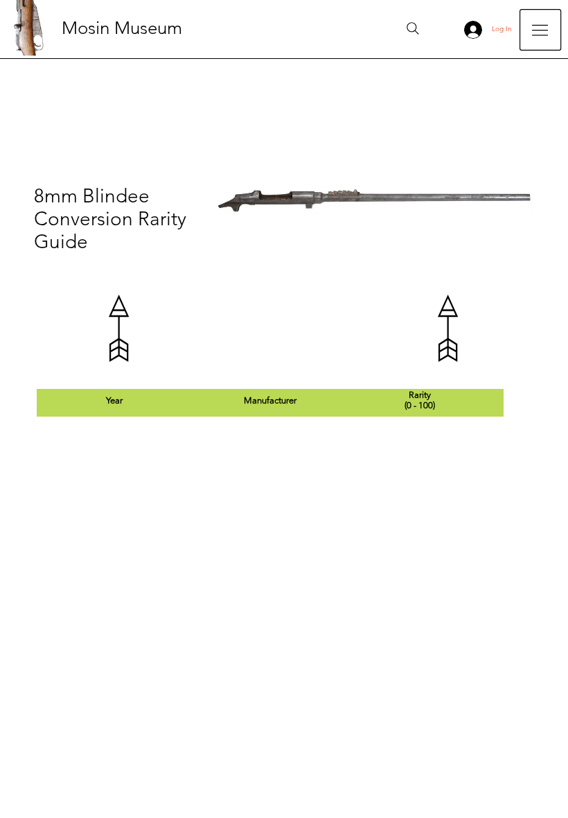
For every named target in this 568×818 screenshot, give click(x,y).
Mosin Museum (122, 28)
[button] (540, 30)
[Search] (412, 28)
